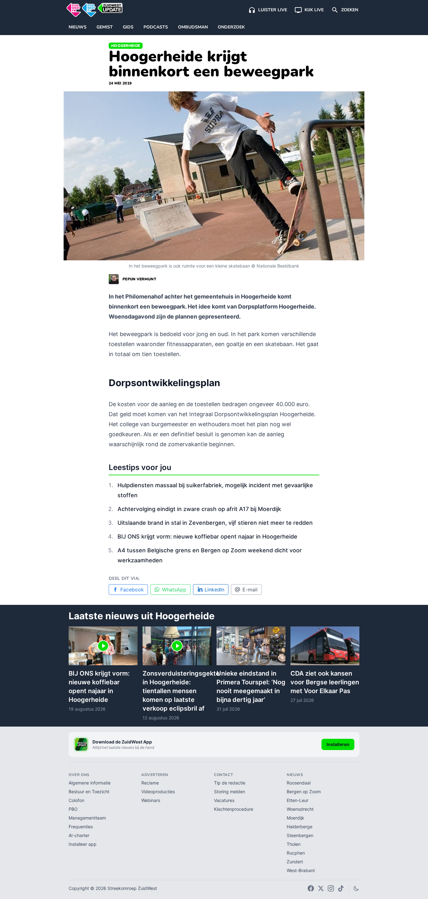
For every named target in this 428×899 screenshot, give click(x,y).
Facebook (132, 589)
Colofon (76, 800)
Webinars (150, 800)
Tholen (293, 844)
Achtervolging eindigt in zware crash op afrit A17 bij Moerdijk (199, 509)
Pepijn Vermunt (139, 279)
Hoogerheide (125, 45)
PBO (73, 809)
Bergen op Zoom (304, 791)
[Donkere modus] (356, 888)
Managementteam (87, 817)
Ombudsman (193, 27)
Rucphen (296, 853)
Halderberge (299, 826)
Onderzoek (231, 27)
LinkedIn (214, 589)
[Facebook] (311, 888)
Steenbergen (300, 835)
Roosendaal (299, 782)
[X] (321, 888)
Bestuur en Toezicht (89, 791)
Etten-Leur (297, 800)
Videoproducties (158, 791)
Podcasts (156, 27)
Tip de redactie (229, 782)
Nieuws (77, 27)
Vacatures (224, 800)
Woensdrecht (300, 809)
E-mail (250, 589)
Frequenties (81, 826)
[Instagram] (331, 888)
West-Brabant (301, 870)
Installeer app (83, 844)
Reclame (150, 782)
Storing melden (229, 791)
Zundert (295, 861)
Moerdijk (295, 817)
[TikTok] (341, 888)
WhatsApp (174, 589)
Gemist (105, 27)
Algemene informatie (90, 782)
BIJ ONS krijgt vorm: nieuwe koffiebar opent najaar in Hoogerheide (207, 536)
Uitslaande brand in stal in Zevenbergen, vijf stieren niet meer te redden (215, 522)
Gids (128, 27)
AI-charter (79, 835)
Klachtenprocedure (233, 809)
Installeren (337, 744)
